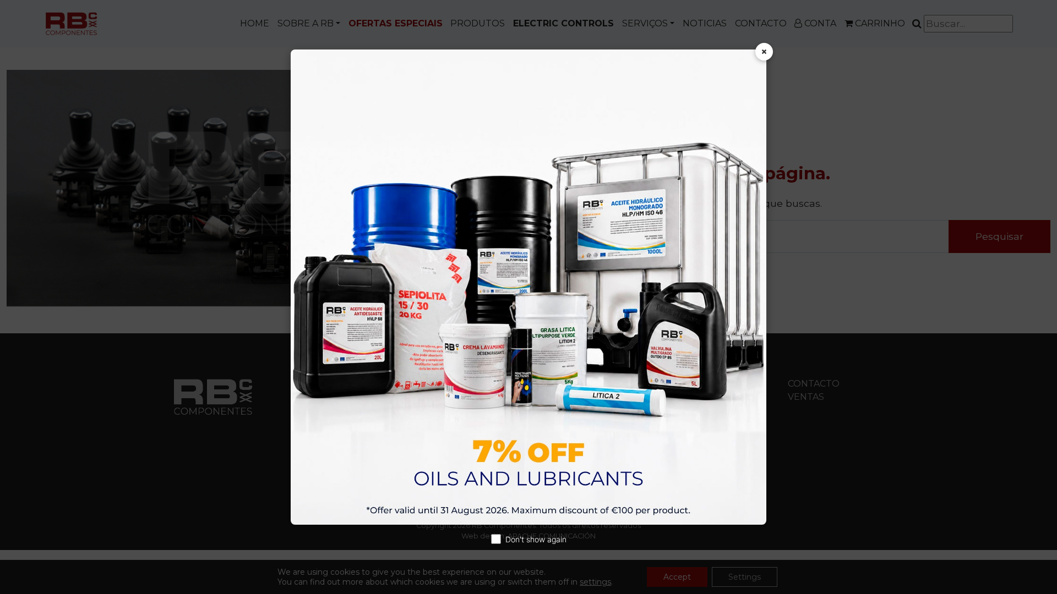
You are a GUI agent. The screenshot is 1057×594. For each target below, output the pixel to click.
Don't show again (535, 539)
